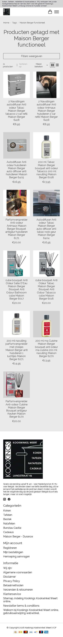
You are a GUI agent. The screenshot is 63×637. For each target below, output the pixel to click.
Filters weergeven (31, 56)
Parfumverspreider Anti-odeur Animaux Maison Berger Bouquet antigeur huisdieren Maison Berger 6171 (16, 229)
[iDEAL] (20, 632)
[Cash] (15, 632)
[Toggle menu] (56, 12)
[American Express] (46, 632)
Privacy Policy (11, 581)
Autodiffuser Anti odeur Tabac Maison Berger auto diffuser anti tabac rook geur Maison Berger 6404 (46, 229)
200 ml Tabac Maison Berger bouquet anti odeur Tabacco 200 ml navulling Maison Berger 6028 (46, 169)
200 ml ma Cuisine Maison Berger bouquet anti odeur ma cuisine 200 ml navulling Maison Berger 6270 (46, 348)
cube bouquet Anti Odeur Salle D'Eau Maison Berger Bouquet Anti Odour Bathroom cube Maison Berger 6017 (16, 289)
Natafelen (9, 523)
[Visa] (31, 632)
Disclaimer (9, 576)
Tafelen (7, 514)
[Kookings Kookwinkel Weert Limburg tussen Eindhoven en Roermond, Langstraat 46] (6, 11)
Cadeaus (8, 532)
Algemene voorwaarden (17, 572)
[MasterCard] (26, 632)
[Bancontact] (36, 632)
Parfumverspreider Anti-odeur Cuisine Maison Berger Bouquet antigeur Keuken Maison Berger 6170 (16, 409)
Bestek (7, 519)
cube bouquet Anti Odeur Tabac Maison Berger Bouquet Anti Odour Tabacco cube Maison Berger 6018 (46, 289)
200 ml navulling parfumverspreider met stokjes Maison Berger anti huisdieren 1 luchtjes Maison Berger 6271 (16, 350)
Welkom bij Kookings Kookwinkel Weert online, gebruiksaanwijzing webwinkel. (31, 611)
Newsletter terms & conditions (21, 605)
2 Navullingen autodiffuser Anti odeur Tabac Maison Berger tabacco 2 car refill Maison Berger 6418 (16, 110)
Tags (14, 22)
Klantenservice (12, 594)
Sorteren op (23, 65)
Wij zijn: (7, 568)
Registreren (10, 547)
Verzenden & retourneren (18, 589)
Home (6, 22)
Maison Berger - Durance (18, 536)
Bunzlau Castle (12, 527)
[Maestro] (41, 632)
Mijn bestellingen (13, 552)
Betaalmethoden (13, 585)
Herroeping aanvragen (16, 556)
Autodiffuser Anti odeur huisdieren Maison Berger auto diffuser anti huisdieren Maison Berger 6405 (16, 169)
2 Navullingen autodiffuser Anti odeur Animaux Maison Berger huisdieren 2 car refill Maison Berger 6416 (46, 110)
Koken (7, 510)
